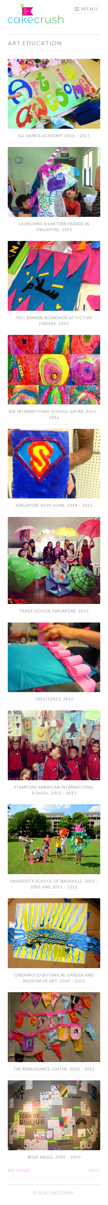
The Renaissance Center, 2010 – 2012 (54, 1069)
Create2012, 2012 (54, 699)
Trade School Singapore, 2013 (54, 611)
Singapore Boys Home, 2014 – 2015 (54, 505)
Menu (89, 8)
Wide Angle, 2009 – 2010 (54, 1157)
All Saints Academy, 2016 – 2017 (54, 135)
